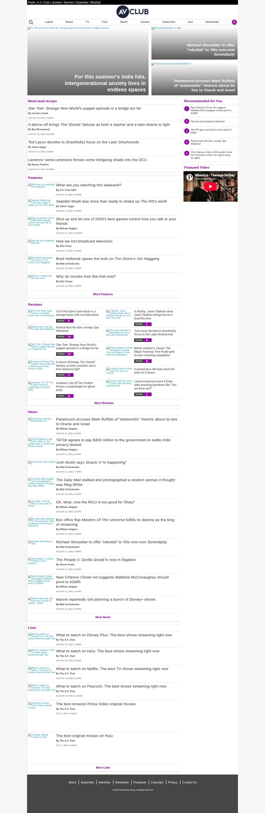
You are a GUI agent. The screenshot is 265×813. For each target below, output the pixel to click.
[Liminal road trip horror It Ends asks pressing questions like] (119, 388)
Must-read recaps (42, 101)
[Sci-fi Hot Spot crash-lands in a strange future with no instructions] (41, 316)
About (72, 782)
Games (145, 21)
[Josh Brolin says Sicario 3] (41, 466)
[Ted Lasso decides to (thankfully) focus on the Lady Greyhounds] (119, 335)
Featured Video (196, 167)
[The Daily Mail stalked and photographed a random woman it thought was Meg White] (41, 486)
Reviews (35, 304)
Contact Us (189, 782)
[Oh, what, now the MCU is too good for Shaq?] (41, 506)
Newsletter (212, 21)
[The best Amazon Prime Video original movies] (41, 715)
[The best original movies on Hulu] (41, 747)
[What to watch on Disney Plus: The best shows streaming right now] (41, 639)
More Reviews (104, 403)
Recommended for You (203, 101)
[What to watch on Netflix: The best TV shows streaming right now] (41, 673)
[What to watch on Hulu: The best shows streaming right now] (41, 655)
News (69, 21)
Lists (32, 628)
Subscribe (168, 21)
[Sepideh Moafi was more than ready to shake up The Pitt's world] (41, 205)
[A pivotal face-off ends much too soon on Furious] (119, 371)
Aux (190, 21)
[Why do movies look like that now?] (41, 280)
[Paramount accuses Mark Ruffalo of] (41, 426)
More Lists (103, 767)
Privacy (173, 782)
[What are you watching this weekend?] (41, 189)
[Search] (30, 22)
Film (104, 21)
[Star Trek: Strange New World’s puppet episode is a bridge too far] (41, 349)
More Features (103, 294)
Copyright (157, 782)
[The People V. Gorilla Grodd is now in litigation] (41, 564)
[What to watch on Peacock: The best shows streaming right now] (41, 690)
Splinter (69, 2)
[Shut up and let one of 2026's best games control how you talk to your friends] (41, 226)
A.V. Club (43, 2)
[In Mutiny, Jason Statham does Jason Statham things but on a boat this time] (119, 318)
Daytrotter (82, 2)
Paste (31, 2)
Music (124, 21)
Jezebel (57, 2)
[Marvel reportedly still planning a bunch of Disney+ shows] (41, 603)
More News (103, 617)
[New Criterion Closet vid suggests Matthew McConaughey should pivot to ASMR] (41, 584)
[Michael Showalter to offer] (41, 546)
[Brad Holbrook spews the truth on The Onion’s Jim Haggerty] (41, 263)
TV (87, 21)
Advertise (104, 782)
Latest (49, 21)
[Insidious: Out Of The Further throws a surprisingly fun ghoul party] (41, 389)
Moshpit (95, 2)
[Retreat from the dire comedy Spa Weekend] (41, 332)
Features (35, 178)
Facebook (140, 782)
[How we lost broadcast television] (41, 245)
